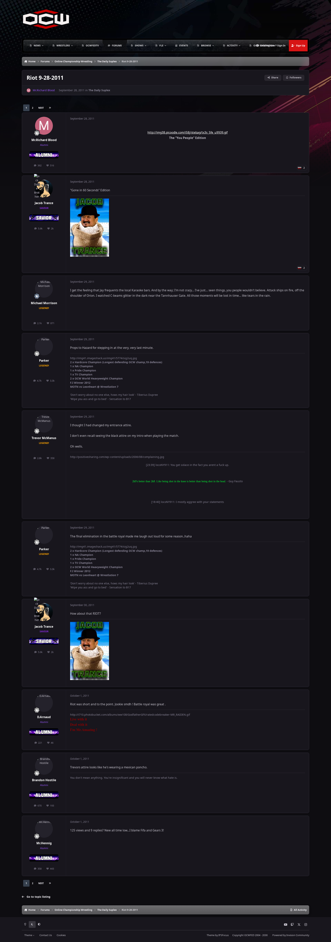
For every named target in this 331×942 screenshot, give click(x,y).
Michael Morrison (44, 303)
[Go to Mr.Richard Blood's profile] (29, 90)
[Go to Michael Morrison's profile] (44, 289)
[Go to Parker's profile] (44, 346)
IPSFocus (223, 935)
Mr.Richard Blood (44, 140)
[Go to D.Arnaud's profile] (44, 703)
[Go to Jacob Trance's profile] (44, 189)
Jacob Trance (44, 203)
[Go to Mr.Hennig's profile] (44, 829)
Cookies (61, 935)
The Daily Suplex (99, 90)
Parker (44, 361)
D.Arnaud (44, 717)
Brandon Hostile (44, 780)
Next (41, 107)
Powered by (290, 935)
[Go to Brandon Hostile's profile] (44, 766)
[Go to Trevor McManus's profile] (44, 424)
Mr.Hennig (44, 843)
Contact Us (45, 935)
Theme (28, 935)
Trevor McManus (44, 438)
